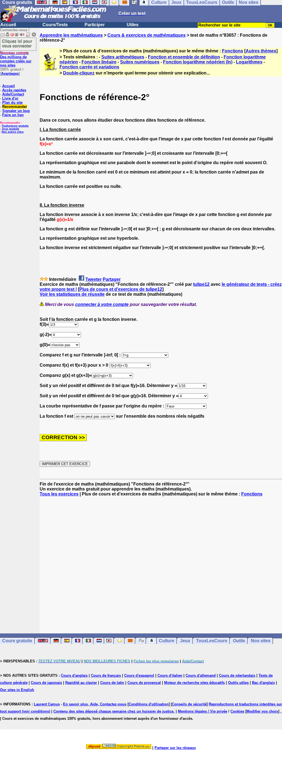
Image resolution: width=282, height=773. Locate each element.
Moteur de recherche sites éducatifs (194, 683)
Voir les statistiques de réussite (72, 294)
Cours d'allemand (201, 675)
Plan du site (12, 102)
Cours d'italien (170, 675)
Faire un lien (13, 115)
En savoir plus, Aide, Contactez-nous (94, 704)
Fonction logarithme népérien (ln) (197, 62)
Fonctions (232, 51)
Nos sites (260, 640)
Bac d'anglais (263, 683)
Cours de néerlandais (237, 675)
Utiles (133, 24)
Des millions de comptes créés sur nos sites (15, 59)
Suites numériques (139, 62)
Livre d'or (10, 98)
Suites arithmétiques (122, 57)
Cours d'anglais (74, 675)
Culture (166, 640)
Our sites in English (17, 690)
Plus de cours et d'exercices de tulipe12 (120, 289)
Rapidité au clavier (81, 683)
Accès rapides (14, 90)
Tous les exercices (59, 494)
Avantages (10, 73)
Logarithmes (249, 62)
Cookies (237, 711)
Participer (95, 24)
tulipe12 (201, 284)
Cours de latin (112, 683)
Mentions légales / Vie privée (202, 711)
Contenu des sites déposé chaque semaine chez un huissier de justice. (114, 711)
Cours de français (106, 675)
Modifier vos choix (262, 711)
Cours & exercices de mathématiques (146, 35)
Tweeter (93, 279)
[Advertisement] (161, 560)
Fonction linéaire (99, 62)
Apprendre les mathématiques (71, 35)
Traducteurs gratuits (15, 125)
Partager (112, 279)
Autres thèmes (261, 51)
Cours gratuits (17, 640)
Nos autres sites (13, 131)
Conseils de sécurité (189, 704)
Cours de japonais (46, 683)
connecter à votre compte (102, 304)
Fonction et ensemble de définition (184, 57)
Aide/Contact (13, 94)
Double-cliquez (78, 73)
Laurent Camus (47, 704)
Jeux (185, 640)
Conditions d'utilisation (149, 704)
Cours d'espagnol (139, 675)
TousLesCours (211, 640)
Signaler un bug (16, 111)
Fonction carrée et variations (89, 67)
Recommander (14, 107)
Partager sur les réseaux (175, 748)
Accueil (8, 24)
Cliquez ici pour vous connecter (17, 43)
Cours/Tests (55, 24)
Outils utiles (238, 683)
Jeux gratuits (10, 128)
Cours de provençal (144, 683)
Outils (239, 640)
